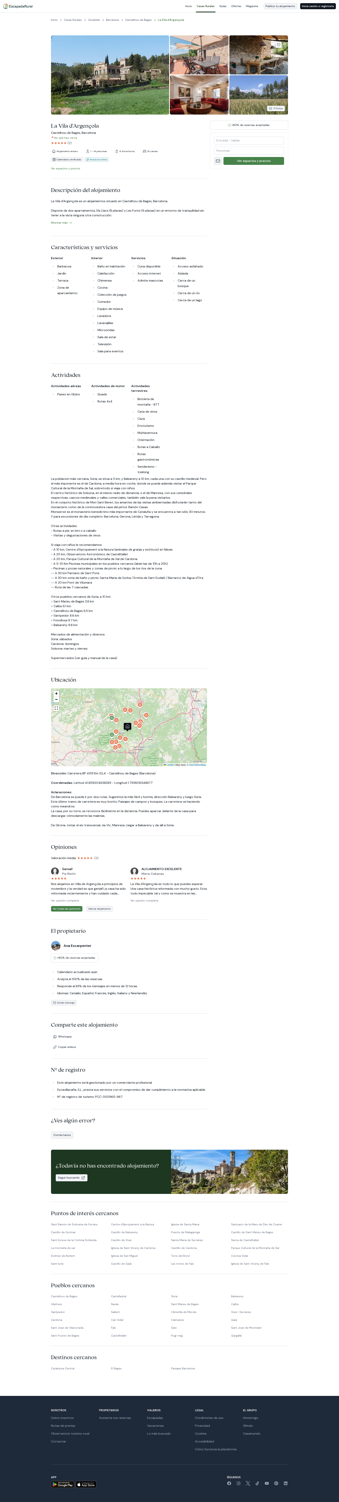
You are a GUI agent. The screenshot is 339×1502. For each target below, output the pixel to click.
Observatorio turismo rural (70, 1433)
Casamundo (251, 1433)
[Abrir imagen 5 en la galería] (258, 94)
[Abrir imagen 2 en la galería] (199, 54)
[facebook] (229, 1485)
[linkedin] (285, 1485)
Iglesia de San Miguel (124, 1256)
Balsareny (237, 1296)
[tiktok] (257, 1485)
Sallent (115, 1312)
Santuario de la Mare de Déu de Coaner (256, 1224)
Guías (223, 6)
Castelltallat (119, 1335)
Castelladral (118, 1296)
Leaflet (170, 764)
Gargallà (236, 1335)
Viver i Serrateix (241, 1312)
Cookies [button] (201, 1433)
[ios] (86, 1484)
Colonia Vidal (239, 1256)
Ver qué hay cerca (65, 138)
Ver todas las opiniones (66, 908)
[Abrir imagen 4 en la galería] (199, 94)
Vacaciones (155, 1426)
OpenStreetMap (197, 764)
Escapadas (155, 1418)
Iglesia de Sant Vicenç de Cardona (133, 1248)
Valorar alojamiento (99, 908)
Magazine (252, 6)
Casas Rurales (206, 6)
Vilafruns (56, 1304)
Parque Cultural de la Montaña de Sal (255, 1248)
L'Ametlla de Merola (183, 1312)
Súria (174, 1296)
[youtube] (266, 1485)
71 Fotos (278, 108)
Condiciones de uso (209, 1418)
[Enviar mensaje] (218, 161)
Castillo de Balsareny (124, 1232)
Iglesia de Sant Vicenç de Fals (250, 1263)
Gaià (234, 1320)
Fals (113, 1327)
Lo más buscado (159, 1433)
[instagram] (238, 1485)
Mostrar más (59, 222)
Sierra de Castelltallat (245, 1240)
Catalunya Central (62, 1368)
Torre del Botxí (180, 1256)
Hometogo (250, 1418)
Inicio (188, 6)
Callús (235, 1304)
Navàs (115, 1304)
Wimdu (248, 1426)
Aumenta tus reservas (115, 1418)
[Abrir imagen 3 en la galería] (258, 54)
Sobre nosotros (62, 1418)
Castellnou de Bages (64, 1296)
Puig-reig (177, 1335)
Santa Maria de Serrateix (187, 1240)
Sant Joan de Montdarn (246, 1327)
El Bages (116, 1368)
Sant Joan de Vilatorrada (67, 1327)
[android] (62, 1484)
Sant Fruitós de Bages (65, 1335)
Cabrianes (177, 1320)
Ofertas (236, 6)
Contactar (58, 1441)
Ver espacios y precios (254, 161)
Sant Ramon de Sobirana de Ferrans (74, 1224)
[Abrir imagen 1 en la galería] (110, 75)
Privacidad (202, 1426)
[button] (139, 727)
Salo (174, 1327)
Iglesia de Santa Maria (185, 1224)
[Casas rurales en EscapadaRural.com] (17, 6)
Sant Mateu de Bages (185, 1304)
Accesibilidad (204, 1441)
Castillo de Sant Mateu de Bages (252, 1232)
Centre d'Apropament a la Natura (132, 1224)
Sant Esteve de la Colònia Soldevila (74, 1240)
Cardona (56, 1320)
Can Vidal (117, 1320)
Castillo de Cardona (184, 1248)
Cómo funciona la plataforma (216, 1449)
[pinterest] (276, 1485)
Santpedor (58, 1312)
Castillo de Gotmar (63, 1232)
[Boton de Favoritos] (278, 45)
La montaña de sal (63, 1248)
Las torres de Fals (182, 1263)
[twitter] (248, 1485)
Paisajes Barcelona (183, 1368)
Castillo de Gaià (121, 1263)
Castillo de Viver (121, 1240)
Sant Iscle (57, 1263)
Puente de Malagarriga (185, 1232)
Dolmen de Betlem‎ (63, 1256)
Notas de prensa (63, 1426)
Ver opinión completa (65, 900)
